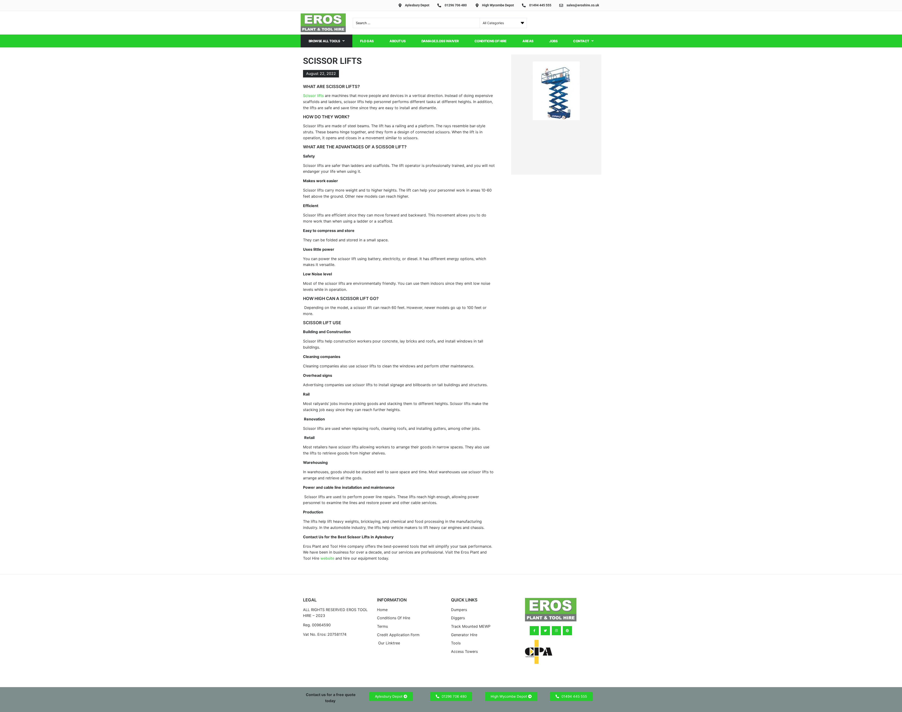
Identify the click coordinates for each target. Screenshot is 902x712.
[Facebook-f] (534, 630)
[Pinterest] (567, 630)
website (327, 558)
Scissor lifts (313, 95)
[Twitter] (545, 630)
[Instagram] (556, 630)
